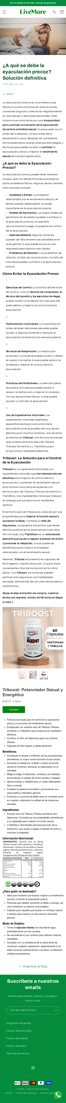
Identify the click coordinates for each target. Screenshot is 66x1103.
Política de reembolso (26, 1093)
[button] (4, 12)
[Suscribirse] (55, 1010)
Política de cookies (17, 1038)
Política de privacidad (18, 1031)
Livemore (30, 1089)
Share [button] (9, 94)
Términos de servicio (17, 1053)
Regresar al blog (35, 966)
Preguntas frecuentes (18, 1023)
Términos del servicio (50, 1093)
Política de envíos (16, 1046)
